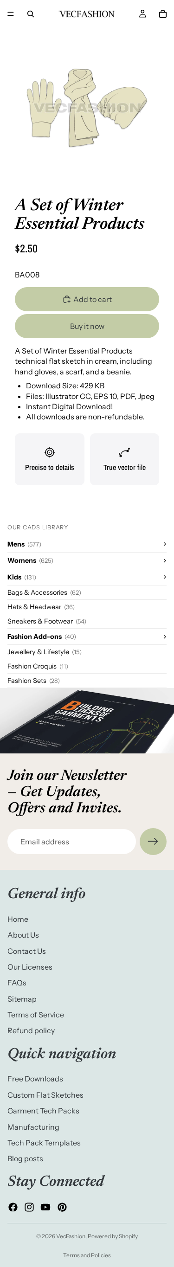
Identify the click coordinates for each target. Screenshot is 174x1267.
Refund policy (31, 1030)
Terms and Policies (87, 1255)
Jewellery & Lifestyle (44, 652)
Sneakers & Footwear (46, 621)
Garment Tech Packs (43, 1110)
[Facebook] (13, 1207)
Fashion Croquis (37, 666)
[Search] (30, 14)
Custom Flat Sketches (45, 1095)
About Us (23, 934)
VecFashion (70, 1236)
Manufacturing (33, 1127)
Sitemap (22, 998)
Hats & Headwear (41, 607)
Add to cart (92, 299)
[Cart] (163, 14)
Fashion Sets (33, 680)
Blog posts (25, 1159)
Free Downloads (35, 1079)
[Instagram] (29, 1207)
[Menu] (10, 14)
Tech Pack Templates (44, 1142)
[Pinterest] (62, 1207)
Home (17, 919)
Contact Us (26, 951)
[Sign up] (153, 841)
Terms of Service (35, 1014)
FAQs (16, 983)
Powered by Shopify (113, 1236)
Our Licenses (29, 966)
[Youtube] (45, 1207)
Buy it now (87, 326)
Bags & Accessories (44, 592)
